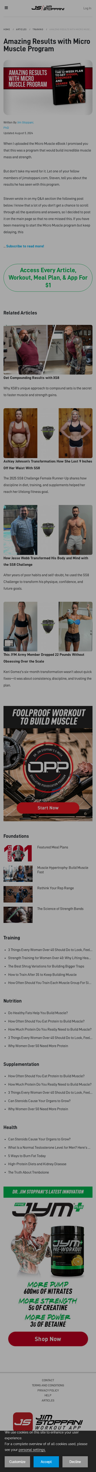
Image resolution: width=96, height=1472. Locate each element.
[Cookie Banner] (48, 1451)
